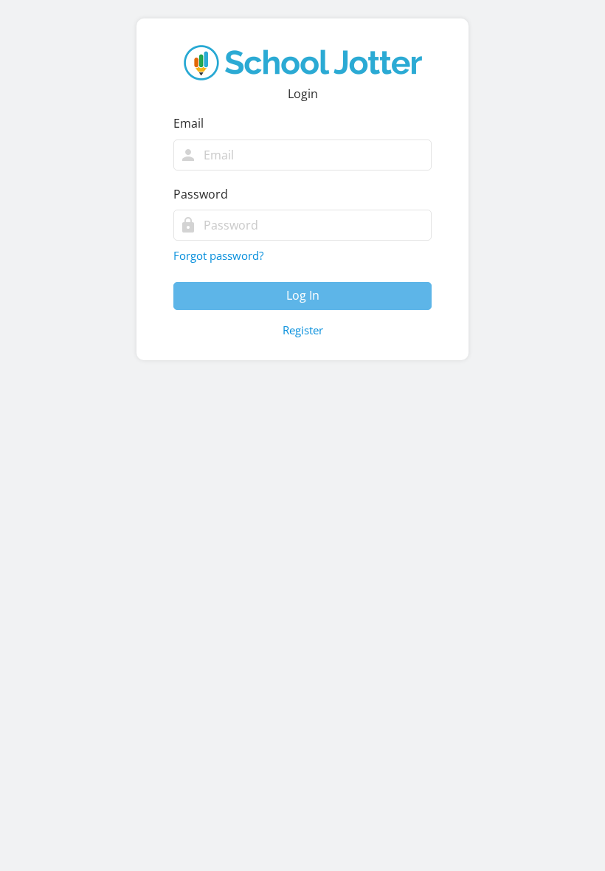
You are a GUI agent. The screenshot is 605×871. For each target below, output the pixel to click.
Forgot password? (218, 255)
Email (188, 123)
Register (303, 330)
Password (200, 194)
